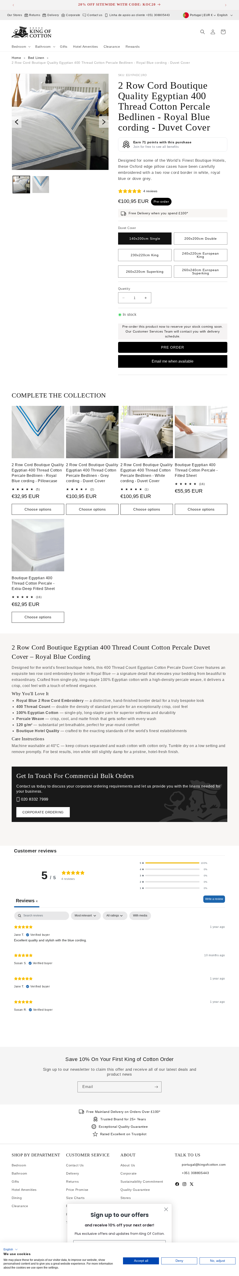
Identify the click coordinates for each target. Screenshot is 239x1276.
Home (16, 58)
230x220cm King (145, 255)
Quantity (124, 288)
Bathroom (19, 1173)
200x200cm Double (200, 238)
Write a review (214, 899)
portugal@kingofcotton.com (204, 1164)
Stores (125, 1198)
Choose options (38, 509)
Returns (34, 15)
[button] (20, 46)
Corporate (72, 15)
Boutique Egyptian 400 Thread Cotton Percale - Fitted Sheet (196, 470)
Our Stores (14, 15)
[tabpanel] (119, 963)
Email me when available (172, 361)
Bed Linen (36, 58)
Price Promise (77, 1190)
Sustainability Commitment (141, 1181)
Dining (17, 1198)
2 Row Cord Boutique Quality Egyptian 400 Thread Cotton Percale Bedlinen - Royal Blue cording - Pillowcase (38, 473)
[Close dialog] (166, 1209)
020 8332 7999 (34, 799)
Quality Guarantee (135, 1190)
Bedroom (19, 1165)
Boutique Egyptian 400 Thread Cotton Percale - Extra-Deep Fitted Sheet (33, 583)
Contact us (94, 15)
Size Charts (75, 1198)
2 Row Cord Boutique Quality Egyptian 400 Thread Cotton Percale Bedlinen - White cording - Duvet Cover (146, 473)
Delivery (52, 15)
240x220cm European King (200, 255)
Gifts (15, 1181)
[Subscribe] (156, 1086)
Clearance (20, 1206)
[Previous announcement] (13, 5)
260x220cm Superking (145, 271)
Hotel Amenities (24, 1190)
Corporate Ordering (43, 812)
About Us (127, 1165)
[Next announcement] (226, 5)
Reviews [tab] (27, 900)
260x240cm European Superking (200, 271)
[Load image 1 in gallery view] (21, 184)
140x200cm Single (144, 238)
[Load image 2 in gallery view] (40, 184)
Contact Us (75, 1165)
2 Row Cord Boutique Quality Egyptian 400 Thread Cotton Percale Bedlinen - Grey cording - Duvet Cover (92, 473)
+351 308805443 (195, 1173)
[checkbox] (140, 916)
